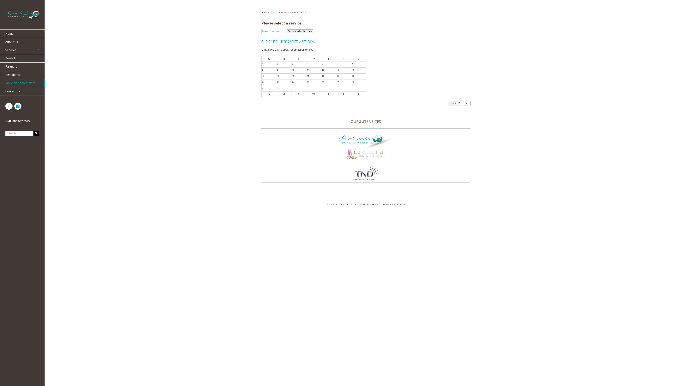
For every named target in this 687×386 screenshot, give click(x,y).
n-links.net (401, 204)
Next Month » (459, 103)
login (272, 12)
